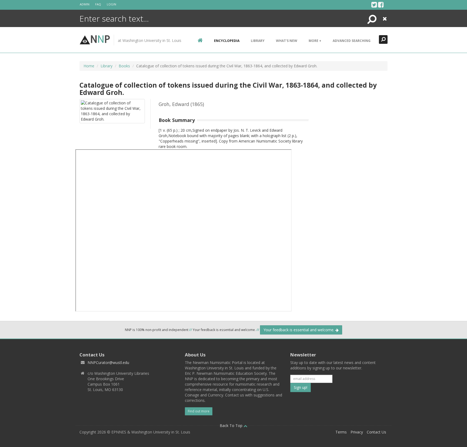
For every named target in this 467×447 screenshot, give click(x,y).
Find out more (198, 411)
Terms (341, 432)
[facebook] (381, 4)
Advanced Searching (352, 40)
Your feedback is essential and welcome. (299, 329)
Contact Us (376, 432)
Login (111, 4)
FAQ (98, 4)
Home (89, 65)
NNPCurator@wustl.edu (108, 362)
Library (258, 40)
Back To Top (231, 425)
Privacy (357, 432)
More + (315, 40)
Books (124, 65)
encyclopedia (226, 40)
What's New (286, 40)
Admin (84, 4)
